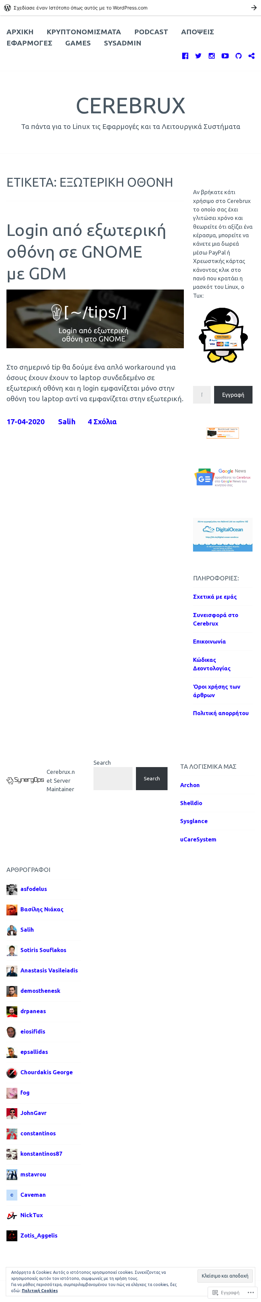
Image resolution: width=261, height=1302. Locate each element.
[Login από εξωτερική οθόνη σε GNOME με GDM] (95, 346)
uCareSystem (198, 839)
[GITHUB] (239, 54)
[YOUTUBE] (225, 54)
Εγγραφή (233, 395)
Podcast (151, 32)
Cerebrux (130, 105)
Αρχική (20, 32)
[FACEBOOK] (185, 54)
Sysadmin (122, 43)
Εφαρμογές (29, 43)
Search (102, 762)
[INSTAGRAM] (212, 54)
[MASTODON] (251, 54)
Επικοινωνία (209, 641)
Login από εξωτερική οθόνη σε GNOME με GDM (86, 251)
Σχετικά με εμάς (215, 596)
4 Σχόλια (102, 421)
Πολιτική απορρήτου (221, 713)
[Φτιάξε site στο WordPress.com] (130, 7)
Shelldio (191, 803)
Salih (66, 421)
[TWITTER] (198, 54)
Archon (190, 785)
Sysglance (194, 821)
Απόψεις (197, 32)
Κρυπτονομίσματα (84, 32)
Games (78, 43)
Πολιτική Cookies (40, 1290)
